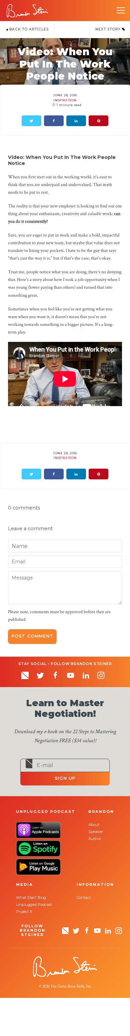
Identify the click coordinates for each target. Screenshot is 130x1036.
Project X (24, 911)
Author (94, 838)
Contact (84, 897)
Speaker (95, 831)
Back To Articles (28, 29)
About (93, 824)
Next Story (108, 29)
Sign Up (65, 778)
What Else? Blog (31, 897)
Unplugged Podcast (34, 904)
